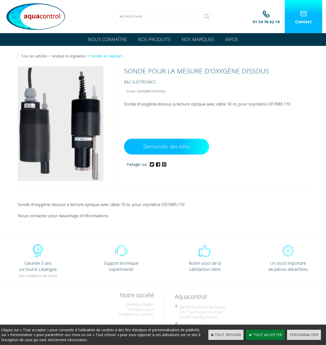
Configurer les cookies (136, 314)
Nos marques (198, 39)
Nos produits (154, 39)
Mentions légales (140, 304)
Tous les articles (34, 56)
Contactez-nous (141, 309)
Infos (231, 39)
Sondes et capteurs (107, 56)
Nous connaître (107, 39)
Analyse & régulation (69, 56)
